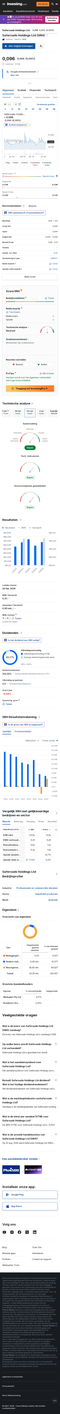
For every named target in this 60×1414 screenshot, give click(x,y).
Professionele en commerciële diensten (37, 888)
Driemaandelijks (23, 731)
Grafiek (21, 90)
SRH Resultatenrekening (19, 717)
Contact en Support (41, 1259)
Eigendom (27, 97)
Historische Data (43, 97)
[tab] (17, 413)
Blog (4, 1247)
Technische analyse (16, 403)
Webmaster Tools (10, 1265)
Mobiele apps (9, 1253)
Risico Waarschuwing (11, 1395)
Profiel (17, 97)
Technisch (50, 90)
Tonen (32, 859)
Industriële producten (46, 894)
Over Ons (37, 1247)
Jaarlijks (6, 731)
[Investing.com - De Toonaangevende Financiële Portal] (17, 4)
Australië (53, 900)
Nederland (43, 11)
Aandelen (8, 11)
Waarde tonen (48, 176)
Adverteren (37, 1253)
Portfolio (6, 1259)
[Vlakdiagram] (9, 104)
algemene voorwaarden (12, 1377)
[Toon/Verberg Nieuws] (19, 104)
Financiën (35, 90)
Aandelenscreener (25, 11)
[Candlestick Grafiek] (5, 104)
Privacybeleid (8, 1386)
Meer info (15, 75)
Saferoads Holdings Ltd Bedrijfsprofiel (19, 874)
